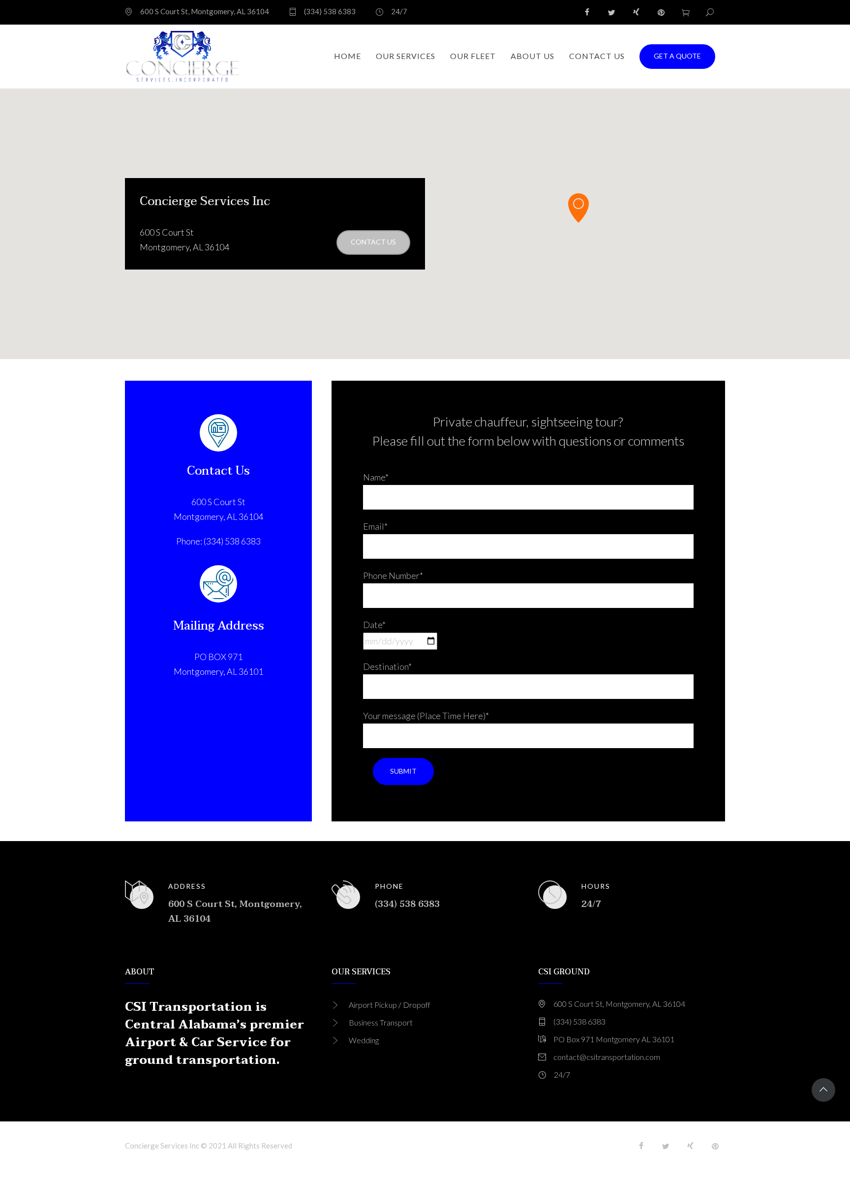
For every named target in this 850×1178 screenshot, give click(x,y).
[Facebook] (587, 12)
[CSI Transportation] (183, 56)
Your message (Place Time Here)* (426, 715)
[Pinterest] (661, 12)
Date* (374, 624)
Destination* (387, 666)
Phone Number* (393, 575)
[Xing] (636, 12)
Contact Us (373, 242)
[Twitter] (612, 12)
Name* (376, 477)
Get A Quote (677, 56)
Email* (375, 526)
